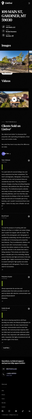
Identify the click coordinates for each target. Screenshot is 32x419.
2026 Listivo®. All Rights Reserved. (10, 415)
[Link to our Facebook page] (2, 411)
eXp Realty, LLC (10, 27)
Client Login (4, 384)
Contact (3, 406)
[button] (7, 154)
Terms (3, 398)
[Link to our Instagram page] (9, 411)
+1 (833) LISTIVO (11, 374)
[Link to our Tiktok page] (23, 411)
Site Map (4, 402)
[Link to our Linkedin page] (29, 411)
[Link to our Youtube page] (16, 411)
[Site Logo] (7, 3)
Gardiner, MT (10, 36)
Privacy (3, 394)
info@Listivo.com (11, 369)
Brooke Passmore (11, 31)
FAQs (3, 390)
